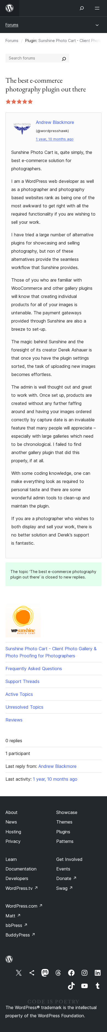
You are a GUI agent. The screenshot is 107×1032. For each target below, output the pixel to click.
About (11, 812)
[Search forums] (64, 58)
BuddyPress (20, 935)
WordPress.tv (21, 888)
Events (63, 869)
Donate (66, 878)
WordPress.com (24, 906)
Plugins (63, 831)
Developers (16, 878)
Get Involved (69, 859)
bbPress (16, 925)
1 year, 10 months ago (55, 139)
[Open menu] (98, 8)
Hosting (13, 831)
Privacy (13, 841)
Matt (13, 915)
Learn (11, 859)
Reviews (13, 720)
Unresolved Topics (24, 707)
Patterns (65, 841)
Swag (64, 888)
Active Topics (19, 694)
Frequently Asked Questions (33, 668)
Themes (64, 822)
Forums (11, 24)
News (11, 822)
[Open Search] (81, 8)
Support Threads (22, 681)
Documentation (20, 869)
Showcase (66, 812)
